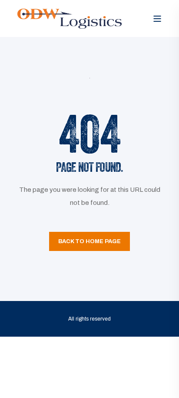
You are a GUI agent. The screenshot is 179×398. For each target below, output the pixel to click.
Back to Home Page (89, 241)
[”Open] (157, 18)
